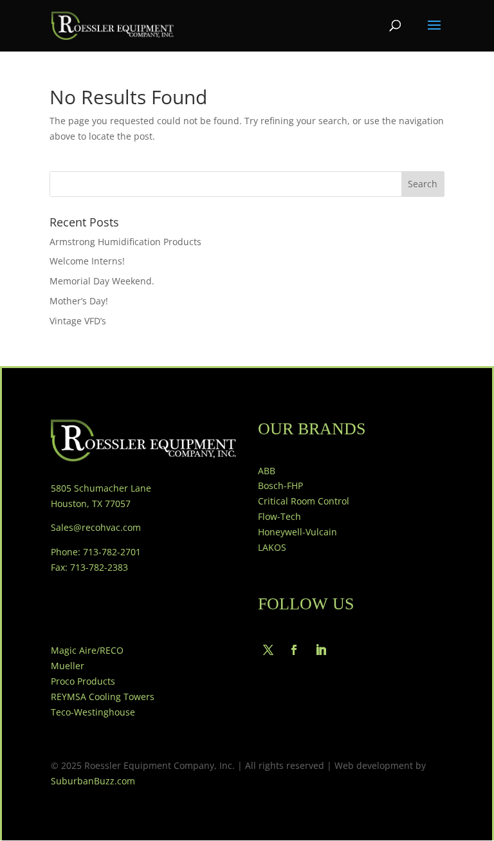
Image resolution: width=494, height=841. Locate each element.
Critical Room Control (303, 501)
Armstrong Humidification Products (125, 242)
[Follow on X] (268, 650)
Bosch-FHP (280, 485)
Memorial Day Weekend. (102, 281)
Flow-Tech (279, 516)
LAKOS (272, 547)
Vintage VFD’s (78, 321)
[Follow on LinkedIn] (321, 649)
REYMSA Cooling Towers (102, 696)
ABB (266, 471)
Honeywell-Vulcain (297, 532)
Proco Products (83, 681)
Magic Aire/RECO (87, 650)
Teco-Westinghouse (93, 712)
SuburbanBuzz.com (93, 781)
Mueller (67, 666)
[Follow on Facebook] (294, 650)
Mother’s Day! (79, 301)
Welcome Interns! (87, 261)
